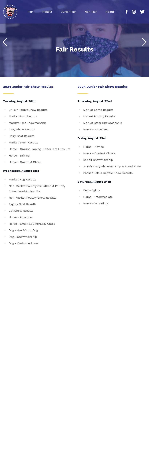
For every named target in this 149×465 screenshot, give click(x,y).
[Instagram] (134, 12)
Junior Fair (68, 11)
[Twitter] (142, 12)
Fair (30, 11)
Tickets (47, 11)
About (110, 11)
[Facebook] (126, 12)
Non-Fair (91, 11)
